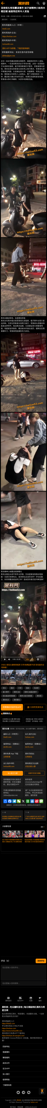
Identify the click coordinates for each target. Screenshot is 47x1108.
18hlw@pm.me (8, 56)
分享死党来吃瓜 (36, 707)
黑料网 (39, 696)
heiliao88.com (7, 44)
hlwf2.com (6, 29)
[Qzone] (32, 801)
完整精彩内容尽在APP (12, 707)
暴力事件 (6, 692)
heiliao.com (29, 737)
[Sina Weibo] (37, 801)
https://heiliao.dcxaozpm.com (13, 1036)
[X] (23, 801)
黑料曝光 (17, 700)
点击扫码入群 (30, 766)
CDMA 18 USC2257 (31, 1107)
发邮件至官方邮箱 (34, 773)
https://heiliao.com (9, 36)
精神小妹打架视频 (26, 696)
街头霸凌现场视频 (9, 696)
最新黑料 (5, 19)
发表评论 (40, 961)
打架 (19, 688)
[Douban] (28, 801)
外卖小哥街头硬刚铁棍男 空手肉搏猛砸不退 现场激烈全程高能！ (22, 666)
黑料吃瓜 (6, 700)
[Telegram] (14, 801)
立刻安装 (6, 757)
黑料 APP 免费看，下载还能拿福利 (16, 48)
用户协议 (13, 1107)
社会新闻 (13, 19)
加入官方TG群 (13, 773)
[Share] (5, 801)
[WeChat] (19, 801)
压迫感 (36, 688)
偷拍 (27, 688)
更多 (42, 827)
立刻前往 (28, 757)
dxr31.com (29, 747)
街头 (4, 688)
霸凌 (12, 688)
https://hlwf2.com (8, 1023)
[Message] (41, 801)
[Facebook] (10, 801)
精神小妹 (17, 692)
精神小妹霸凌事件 (30, 692)
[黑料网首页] (23, 3)
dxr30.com (7, 747)
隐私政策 (20, 1107)
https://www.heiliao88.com (12, 1031)
